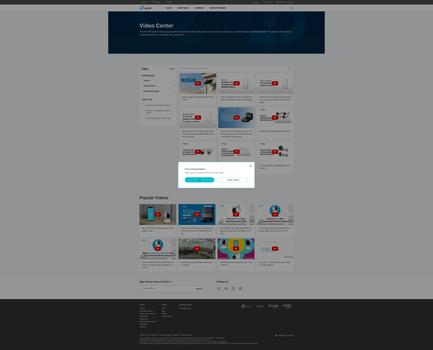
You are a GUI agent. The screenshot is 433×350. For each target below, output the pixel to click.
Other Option (233, 179)
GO (199, 179)
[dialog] (216, 175)
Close (251, 166)
